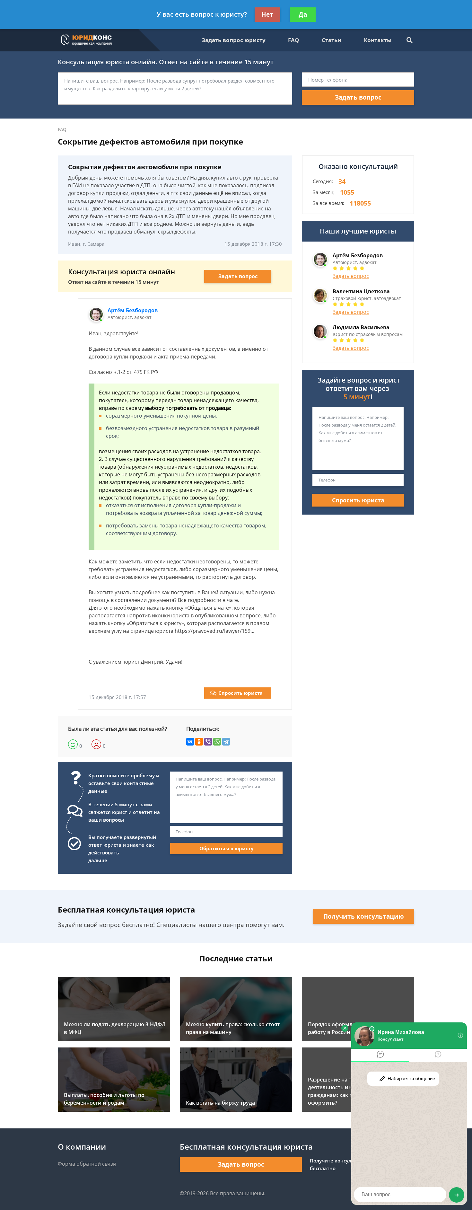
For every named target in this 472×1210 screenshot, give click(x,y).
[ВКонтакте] (190, 742)
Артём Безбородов (133, 310)
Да (303, 14)
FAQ (293, 40)
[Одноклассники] (199, 742)
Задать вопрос (358, 97)
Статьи (331, 40)
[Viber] (208, 742)
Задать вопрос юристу (234, 40)
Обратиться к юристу (226, 848)
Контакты (377, 40)
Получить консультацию (363, 916)
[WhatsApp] (217, 742)
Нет (267, 14)
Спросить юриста (240, 693)
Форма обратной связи (87, 1163)
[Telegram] (226, 742)
